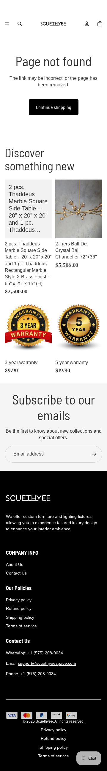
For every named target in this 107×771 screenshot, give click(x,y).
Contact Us (16, 573)
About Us (14, 564)
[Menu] (7, 24)
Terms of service (21, 626)
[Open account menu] (86, 23)
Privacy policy (19, 599)
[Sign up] (94, 454)
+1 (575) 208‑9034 (45, 653)
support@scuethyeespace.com (47, 663)
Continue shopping (53, 107)
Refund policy (19, 608)
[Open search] (19, 23)
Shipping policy (20, 617)
